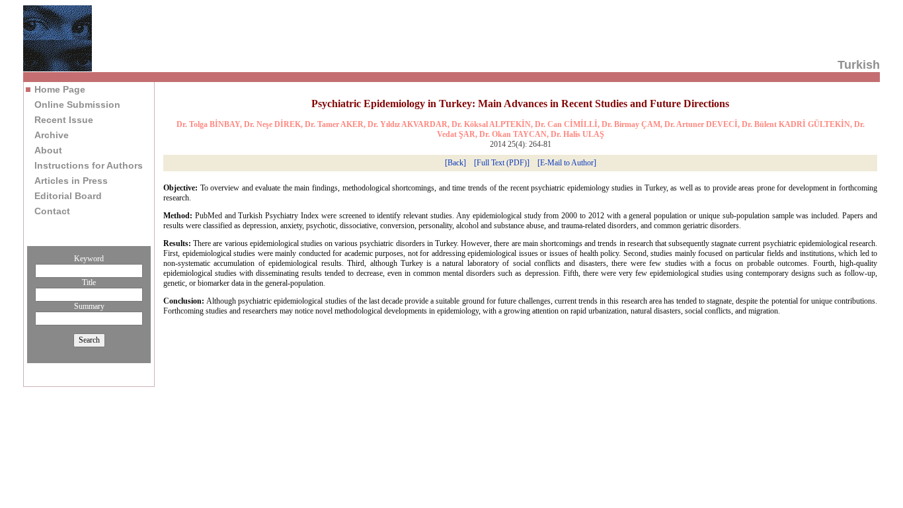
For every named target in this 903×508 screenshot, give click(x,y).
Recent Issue (63, 119)
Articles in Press (71, 180)
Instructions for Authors (88, 165)
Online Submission (77, 104)
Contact (52, 211)
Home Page (59, 89)
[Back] (455, 162)
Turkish (859, 64)
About (48, 150)
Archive (51, 135)
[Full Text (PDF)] (502, 162)
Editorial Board (68, 195)
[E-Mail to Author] (566, 162)
